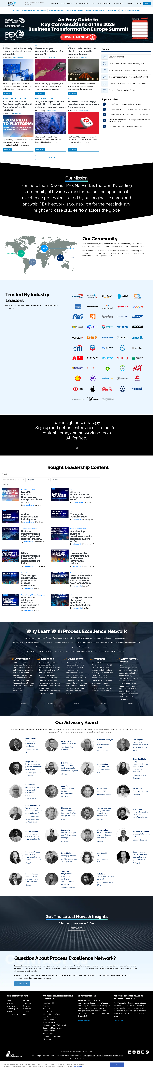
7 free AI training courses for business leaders (126, 104)
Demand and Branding (52, 1036)
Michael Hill (77, 520)
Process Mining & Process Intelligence (106, 10)
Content (54, 3)
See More (23, 703)
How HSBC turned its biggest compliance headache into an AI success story (83, 104)
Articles (26, 1001)
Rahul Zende (102, 874)
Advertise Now (84, 1020)
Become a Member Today (53, 1028)
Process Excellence (84, 10)
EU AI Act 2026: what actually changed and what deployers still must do (18, 51)
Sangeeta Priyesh (32, 852)
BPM (17, 10)
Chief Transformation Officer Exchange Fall (126, 64)
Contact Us (22, 984)
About (129, 3)
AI (13, 10)
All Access (47, 1039)
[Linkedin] (130, 1053)
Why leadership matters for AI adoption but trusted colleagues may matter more (50, 104)
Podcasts (27, 1003)
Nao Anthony (30, 738)
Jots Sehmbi (102, 853)
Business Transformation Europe (122, 90)
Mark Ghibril (102, 789)
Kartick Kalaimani (104, 808)
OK (117, 1065)
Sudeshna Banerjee (105, 740)
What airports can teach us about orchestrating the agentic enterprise (82, 51)
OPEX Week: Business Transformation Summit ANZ (130, 84)
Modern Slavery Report (114, 1056)
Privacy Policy (101, 1056)
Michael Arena (51, 110)
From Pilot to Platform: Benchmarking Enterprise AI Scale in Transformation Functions (17, 105)
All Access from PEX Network (54, 1025)
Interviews (11, 1006)
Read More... (7, 93)
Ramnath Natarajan (141, 831)
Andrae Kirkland (31, 831)
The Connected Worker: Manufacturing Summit (128, 77)
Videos (10, 1003)
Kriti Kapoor (137, 809)
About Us (46, 1009)
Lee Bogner (138, 740)
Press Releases (13, 1014)
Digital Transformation (56, 10)
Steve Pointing (83, 57)
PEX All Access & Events (101, 3)
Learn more (118, 1020)
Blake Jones (66, 808)
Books (9, 1012)
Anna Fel (64, 786)
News (9, 1001)
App (25, 1014)
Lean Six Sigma (71, 10)
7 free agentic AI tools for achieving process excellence (130, 109)
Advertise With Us (50, 1003)
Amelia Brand (18, 57)
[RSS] (148, 1053)
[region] (76, 1065)
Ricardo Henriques (32, 805)
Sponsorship (118, 3)
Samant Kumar (67, 830)
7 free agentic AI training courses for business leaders (129, 114)
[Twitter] (139, 1053)
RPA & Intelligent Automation (130, 10)
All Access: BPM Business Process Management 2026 (130, 70)
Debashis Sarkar (67, 853)
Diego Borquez (31, 762)
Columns (26, 1006)
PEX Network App (50, 1022)
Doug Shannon (139, 852)
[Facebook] (134, 1053)
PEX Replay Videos (82, 3)
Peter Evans (30, 785)
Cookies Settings (78, 1058)
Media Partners (49, 1031)
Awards (46, 1006)
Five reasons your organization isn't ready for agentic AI (49, 51)
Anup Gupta (137, 789)
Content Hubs (66, 3)
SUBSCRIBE (76, 928)
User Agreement (49, 1017)
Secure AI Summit (116, 57)
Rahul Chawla (66, 763)
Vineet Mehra (102, 830)
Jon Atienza (66, 741)
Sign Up (147, 3)
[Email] (143, 1053)
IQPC (90, 1051)
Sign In (138, 3)
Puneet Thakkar (31, 874)
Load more (51, 157)
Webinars (27, 1009)
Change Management (28, 10)
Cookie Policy (48, 1020)
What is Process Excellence (54, 1014)
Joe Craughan (102, 764)
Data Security (42, 10)
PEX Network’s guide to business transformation (127, 126)
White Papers (12, 1009)
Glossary (26, 1012)
